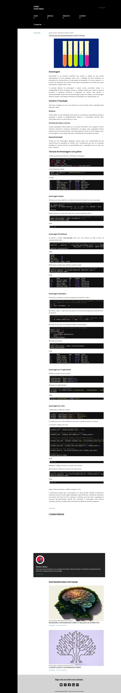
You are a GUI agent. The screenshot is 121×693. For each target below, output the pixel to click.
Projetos (66, 17)
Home (36, 17)
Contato (82, 17)
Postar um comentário (61, 625)
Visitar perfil (40, 574)
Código (79, 489)
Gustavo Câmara (41, 567)
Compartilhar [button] (36, 32)
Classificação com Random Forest (65, 667)
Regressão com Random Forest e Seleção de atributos (74, 623)
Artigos (50, 17)
